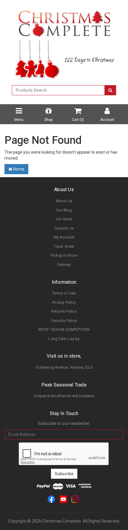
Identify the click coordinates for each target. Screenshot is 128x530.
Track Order (64, 246)
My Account (64, 237)
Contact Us (64, 228)
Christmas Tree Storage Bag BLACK (47, 506)
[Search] (110, 90)
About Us (64, 201)
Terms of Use (64, 293)
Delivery (64, 264)
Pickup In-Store (64, 255)
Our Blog (64, 210)
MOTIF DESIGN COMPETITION (64, 329)
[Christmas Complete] (64, 21)
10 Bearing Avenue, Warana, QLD (64, 367)
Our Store (64, 219)
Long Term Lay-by (63, 338)
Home (18, 169)
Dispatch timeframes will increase (64, 396)
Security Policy (64, 320)
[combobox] (58, 90)
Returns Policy (64, 311)
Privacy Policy (64, 302)
